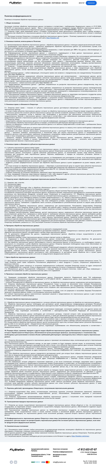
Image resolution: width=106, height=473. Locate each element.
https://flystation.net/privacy (80, 436)
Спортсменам (56, 3)
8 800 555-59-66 (92, 454)
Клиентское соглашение (60, 449)
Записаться (91, 3)
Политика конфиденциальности (62, 452)
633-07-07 (81, 3)
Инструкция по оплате (59, 454)
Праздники (47, 3)
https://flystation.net (52, 38)
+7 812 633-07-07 (87, 449)
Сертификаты (38, 3)
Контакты (65, 3)
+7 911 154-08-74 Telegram (88, 452)
